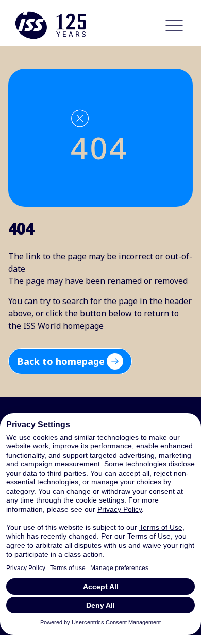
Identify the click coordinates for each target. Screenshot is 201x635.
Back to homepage (61, 361)
